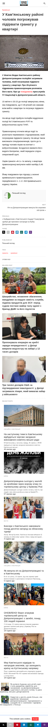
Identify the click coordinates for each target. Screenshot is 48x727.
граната (5, 253)
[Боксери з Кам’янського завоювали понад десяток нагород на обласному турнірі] (24, 507)
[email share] (8, 232)
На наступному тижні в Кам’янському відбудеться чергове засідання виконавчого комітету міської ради (23, 437)
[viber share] (30, 232)
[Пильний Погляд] (24, 3)
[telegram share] (26, 232)
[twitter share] (3, 232)
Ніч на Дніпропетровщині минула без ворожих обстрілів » (26, 208)
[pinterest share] (12, 232)
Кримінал (6, 10)
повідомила (26, 92)
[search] (44, 3)
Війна (6, 476)
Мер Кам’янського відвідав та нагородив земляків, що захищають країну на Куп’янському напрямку (22, 665)
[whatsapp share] (21, 232)
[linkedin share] (17, 232)
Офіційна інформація (12, 429)
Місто (6, 521)
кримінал (14, 253)
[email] (10, 725)
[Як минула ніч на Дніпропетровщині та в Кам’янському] (24, 552)
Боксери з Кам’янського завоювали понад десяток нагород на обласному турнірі (23, 529)
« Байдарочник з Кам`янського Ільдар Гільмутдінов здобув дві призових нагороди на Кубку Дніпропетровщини (23, 221)
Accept (35, 719)
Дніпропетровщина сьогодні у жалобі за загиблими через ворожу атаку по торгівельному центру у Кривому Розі (23, 484)
